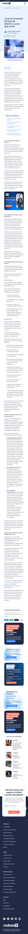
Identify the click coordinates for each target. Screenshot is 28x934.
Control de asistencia (8, 844)
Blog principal (8, 8)
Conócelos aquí (11, 657)
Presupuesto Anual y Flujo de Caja (15, 60)
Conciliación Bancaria (8, 838)
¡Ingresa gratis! (11, 641)
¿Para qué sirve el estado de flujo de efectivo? (14, 123)
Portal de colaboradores (9, 841)
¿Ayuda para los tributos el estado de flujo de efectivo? (14, 134)
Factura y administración (9, 830)
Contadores (16, 8)
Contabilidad (6, 827)
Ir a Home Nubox (7, 0)
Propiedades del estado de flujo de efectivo (13, 126)
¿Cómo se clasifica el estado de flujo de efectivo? (14, 130)
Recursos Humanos (8, 835)
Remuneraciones (7, 832)
